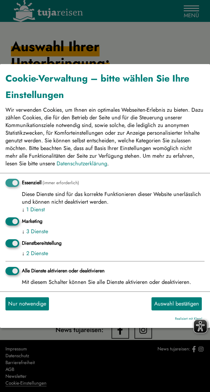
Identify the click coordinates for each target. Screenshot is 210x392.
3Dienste (35, 231)
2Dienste (35, 253)
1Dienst (33, 210)
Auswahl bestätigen (176, 304)
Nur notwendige (27, 304)
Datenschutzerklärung (82, 164)
